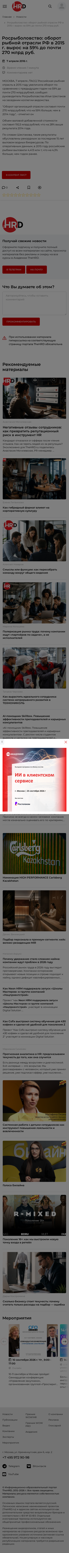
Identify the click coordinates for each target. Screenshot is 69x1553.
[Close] (66, 742)
